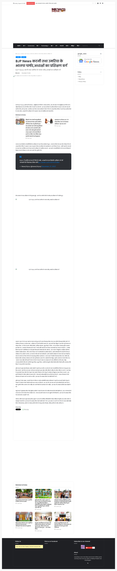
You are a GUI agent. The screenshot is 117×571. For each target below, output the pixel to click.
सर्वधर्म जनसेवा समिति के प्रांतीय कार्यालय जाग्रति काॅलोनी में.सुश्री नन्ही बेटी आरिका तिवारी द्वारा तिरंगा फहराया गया (62, 502)
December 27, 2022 (49, 166)
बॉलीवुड (72, 45)
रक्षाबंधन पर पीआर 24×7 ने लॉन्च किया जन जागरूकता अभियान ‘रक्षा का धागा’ (61, 122)
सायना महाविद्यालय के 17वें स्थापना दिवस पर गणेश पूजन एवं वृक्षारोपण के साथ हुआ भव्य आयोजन (62, 525)
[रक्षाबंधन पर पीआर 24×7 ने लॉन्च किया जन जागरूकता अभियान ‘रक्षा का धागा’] (49, 122)
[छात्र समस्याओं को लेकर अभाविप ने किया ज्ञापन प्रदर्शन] (24, 493)
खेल (37, 45)
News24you (82, 79)
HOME (22, 53)
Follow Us (18, 541)
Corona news (31, 45)
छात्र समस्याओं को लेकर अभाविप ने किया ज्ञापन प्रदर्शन (24, 500)
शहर (51, 45)
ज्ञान (24, 45)
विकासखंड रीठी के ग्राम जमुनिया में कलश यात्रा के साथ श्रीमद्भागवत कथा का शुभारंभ (24, 524)
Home (18, 53)
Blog (80, 76)
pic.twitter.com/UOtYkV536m (49, 162)
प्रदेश (67, 45)
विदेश (78, 45)
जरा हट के (62, 45)
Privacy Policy (82, 81)
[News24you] (59, 10)
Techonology (44, 45)
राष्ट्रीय (18, 45)
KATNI (23, 57)
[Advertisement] (58, 31)
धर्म (56, 45)
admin (18, 73)
